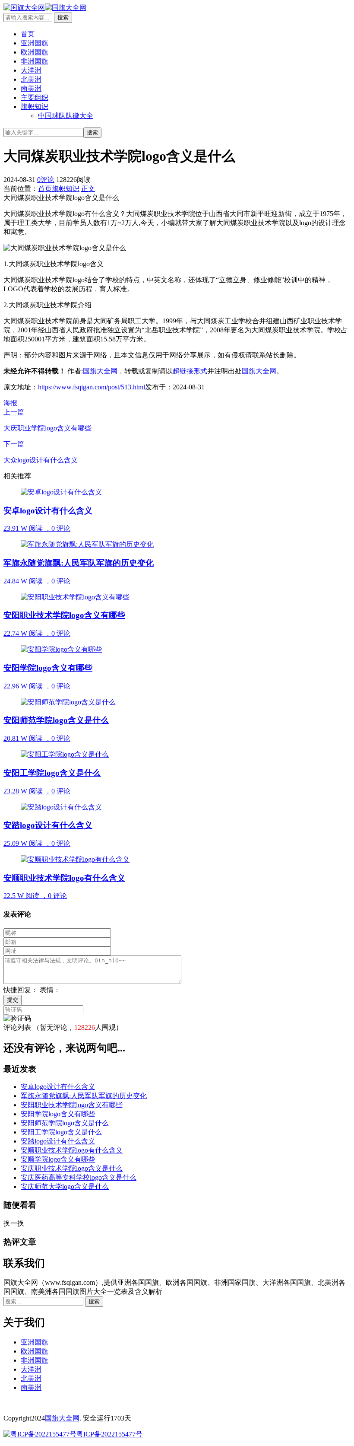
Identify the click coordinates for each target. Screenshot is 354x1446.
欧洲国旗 (34, 52)
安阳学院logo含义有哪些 (58, 1114)
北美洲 (31, 79)
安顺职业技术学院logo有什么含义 (72, 1150)
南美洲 (31, 88)
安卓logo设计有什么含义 (58, 1086)
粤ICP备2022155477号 (109, 1434)
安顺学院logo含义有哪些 (58, 1159)
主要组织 (34, 97)
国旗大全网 (100, 371)
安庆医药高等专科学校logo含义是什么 (78, 1177)
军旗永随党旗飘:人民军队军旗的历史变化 (84, 1095)
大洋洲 (31, 70)
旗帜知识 (34, 106)
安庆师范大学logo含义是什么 (65, 1186)
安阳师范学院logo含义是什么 (65, 1123)
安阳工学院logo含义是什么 (61, 1132)
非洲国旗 (34, 61)
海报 (10, 403)
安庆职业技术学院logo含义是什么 (72, 1168)
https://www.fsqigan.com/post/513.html (91, 387)
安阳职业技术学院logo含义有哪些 (72, 1104)
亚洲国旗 (34, 43)
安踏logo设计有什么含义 (58, 1141)
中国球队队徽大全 (65, 115)
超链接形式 (190, 371)
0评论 (45, 179)
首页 (28, 34)
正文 (88, 188)
